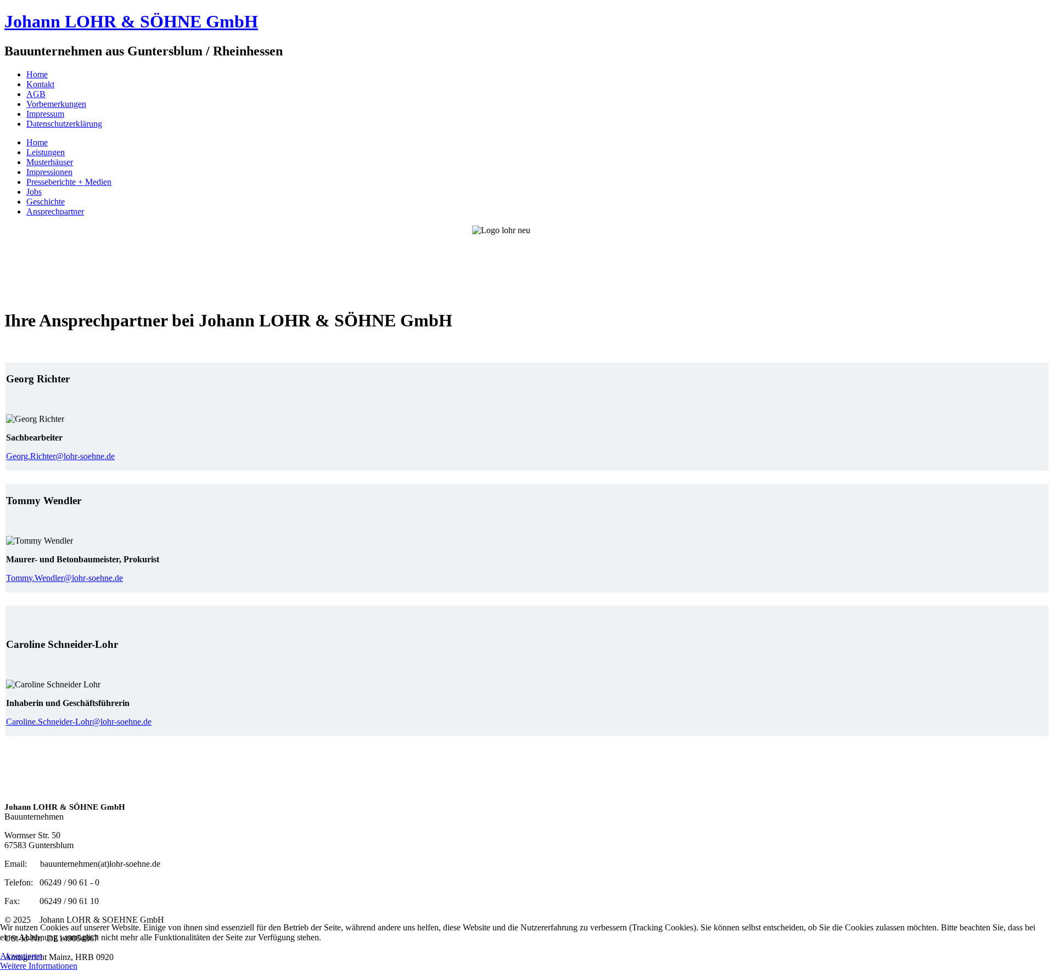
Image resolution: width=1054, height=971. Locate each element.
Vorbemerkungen (56, 104)
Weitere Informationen (38, 965)
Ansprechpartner (55, 211)
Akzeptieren (21, 956)
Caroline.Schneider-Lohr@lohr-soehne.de (79, 721)
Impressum (45, 113)
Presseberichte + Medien (68, 182)
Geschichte (45, 201)
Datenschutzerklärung (64, 123)
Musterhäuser (49, 162)
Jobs (34, 191)
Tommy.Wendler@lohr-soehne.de (64, 578)
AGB (36, 94)
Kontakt (40, 84)
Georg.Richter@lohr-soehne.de (60, 456)
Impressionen (49, 172)
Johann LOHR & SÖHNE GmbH (131, 21)
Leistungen (45, 152)
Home (37, 74)
